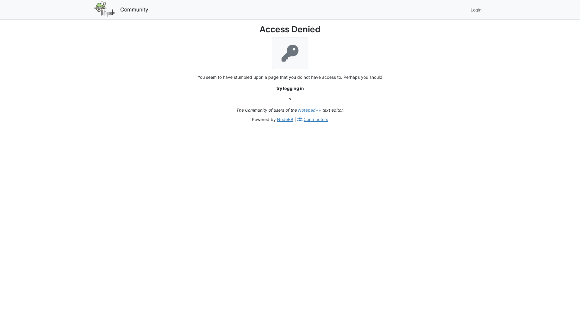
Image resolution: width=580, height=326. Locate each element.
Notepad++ (309, 110)
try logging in (290, 88)
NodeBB (285, 119)
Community (134, 9)
